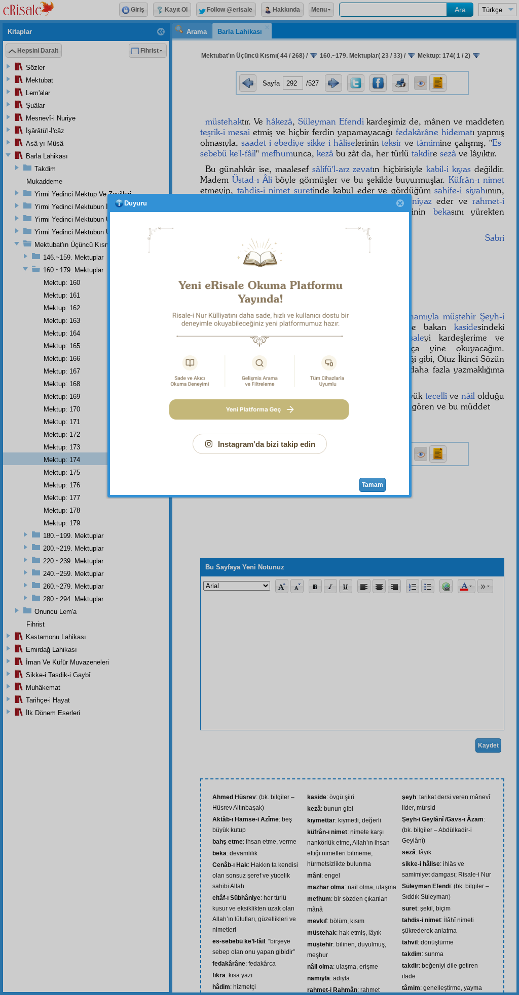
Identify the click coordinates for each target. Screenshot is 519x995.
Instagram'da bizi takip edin (266, 444)
